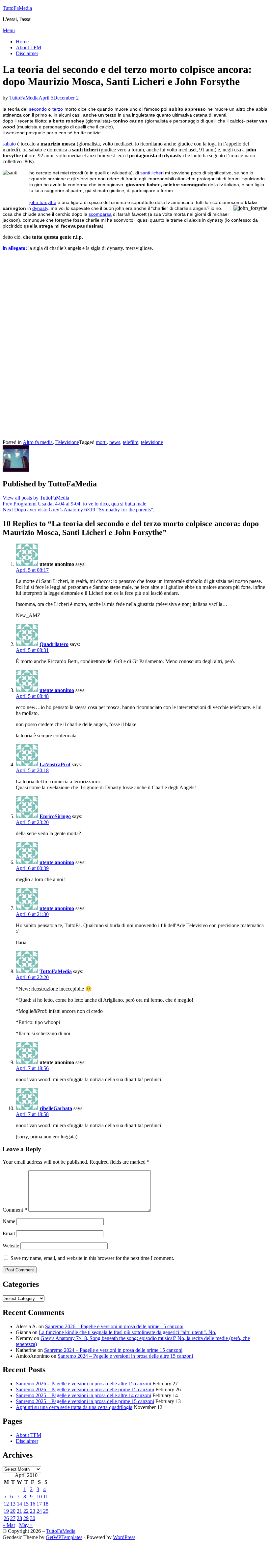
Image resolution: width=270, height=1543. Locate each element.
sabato (9, 143)
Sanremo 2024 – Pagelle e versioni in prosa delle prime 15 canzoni (113, 1350)
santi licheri (152, 172)
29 (26, 1518)
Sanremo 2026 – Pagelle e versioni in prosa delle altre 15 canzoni (83, 1383)
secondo (38, 109)
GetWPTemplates (64, 1537)
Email (9, 1233)
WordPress (124, 1537)
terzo (57, 109)
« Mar (9, 1525)
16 (32, 1504)
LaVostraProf (55, 764)
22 (26, 1511)
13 (12, 1504)
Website (11, 1245)
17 (39, 1504)
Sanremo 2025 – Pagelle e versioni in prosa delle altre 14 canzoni (83, 1395)
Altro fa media (38, 442)
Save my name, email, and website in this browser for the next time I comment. (92, 1258)
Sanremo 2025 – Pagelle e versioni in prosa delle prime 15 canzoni (85, 1401)
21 (19, 1511)
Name (9, 1221)
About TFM (28, 47)
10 (39, 1496)
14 (19, 1504)
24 (39, 1511)
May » (26, 1525)
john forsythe (42, 202)
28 (19, 1518)
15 (26, 1504)
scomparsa (100, 214)
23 (32, 1511)
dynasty (40, 208)
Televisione (67, 442)
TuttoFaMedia (17, 8)
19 (6, 1511)
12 (6, 1504)
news (114, 442)
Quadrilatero (54, 644)
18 (45, 1504)
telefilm (130, 442)
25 (45, 1511)
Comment (15, 1210)
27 (12, 1518)
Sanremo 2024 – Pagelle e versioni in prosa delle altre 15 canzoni (125, 1356)
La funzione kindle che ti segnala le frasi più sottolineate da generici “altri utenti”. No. (127, 1332)
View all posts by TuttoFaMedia (36, 498)
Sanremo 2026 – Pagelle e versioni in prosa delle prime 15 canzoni (114, 1326)
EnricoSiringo (55, 816)
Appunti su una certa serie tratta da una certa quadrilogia (74, 1407)
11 (45, 1496)
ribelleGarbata (56, 1108)
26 (6, 1518)
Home (22, 41)
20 (12, 1511)
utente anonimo (57, 690)
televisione (152, 442)
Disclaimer (27, 53)
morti (101, 442)
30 (32, 1518)
